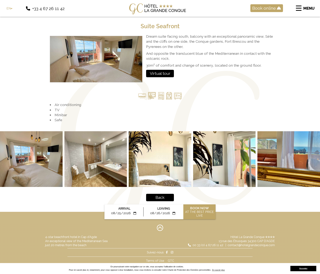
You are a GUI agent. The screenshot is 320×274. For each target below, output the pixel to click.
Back (160, 197)
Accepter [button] (303, 268)
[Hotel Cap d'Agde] (160, 9)
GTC (171, 260)
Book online (264, 8)
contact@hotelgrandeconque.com (251, 245)
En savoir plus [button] (218, 270)
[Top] (160, 228)
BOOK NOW (199, 211)
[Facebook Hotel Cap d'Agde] (167, 252)
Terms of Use (155, 260)
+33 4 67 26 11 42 (48, 8)
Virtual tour (160, 73)
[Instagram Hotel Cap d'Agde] (172, 252)
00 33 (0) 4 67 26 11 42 (207, 245)
